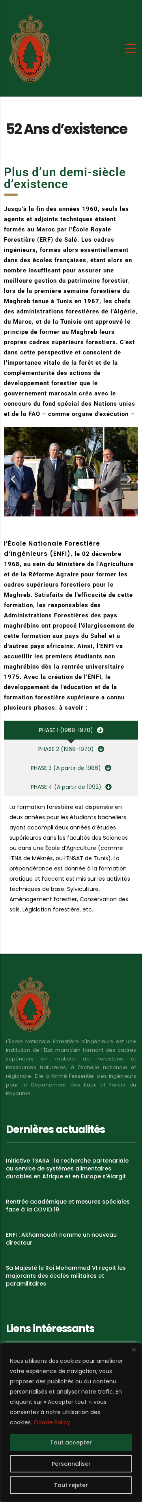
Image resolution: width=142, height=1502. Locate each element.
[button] (13, 479)
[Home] (29, 48)
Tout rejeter (71, 1485)
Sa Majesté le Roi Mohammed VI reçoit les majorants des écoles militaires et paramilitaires (66, 1276)
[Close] (133, 1349)
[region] (71, 1422)
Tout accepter (71, 1442)
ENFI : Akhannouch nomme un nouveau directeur (61, 1239)
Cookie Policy (52, 1422)
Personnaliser (71, 1464)
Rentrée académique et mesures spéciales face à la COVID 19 (68, 1205)
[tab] (71, 730)
